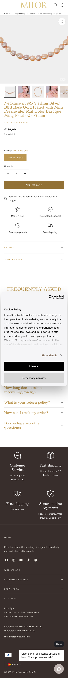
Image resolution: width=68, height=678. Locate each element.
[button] (6, 5)
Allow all (34, 366)
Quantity (8, 166)
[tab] (10, 92)
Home (7, 13)
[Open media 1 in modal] (62, 21)
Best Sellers (20, 13)
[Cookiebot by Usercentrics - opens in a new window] (49, 297)
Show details (49, 355)
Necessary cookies (34, 377)
